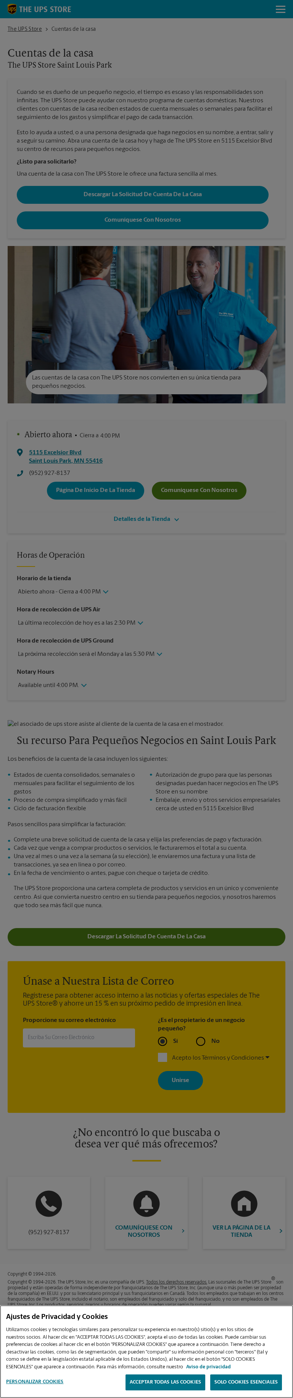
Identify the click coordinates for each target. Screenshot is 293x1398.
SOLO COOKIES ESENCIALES (246, 1382)
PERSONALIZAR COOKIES (35, 1381)
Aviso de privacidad (208, 1367)
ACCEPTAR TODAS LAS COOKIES (165, 1382)
